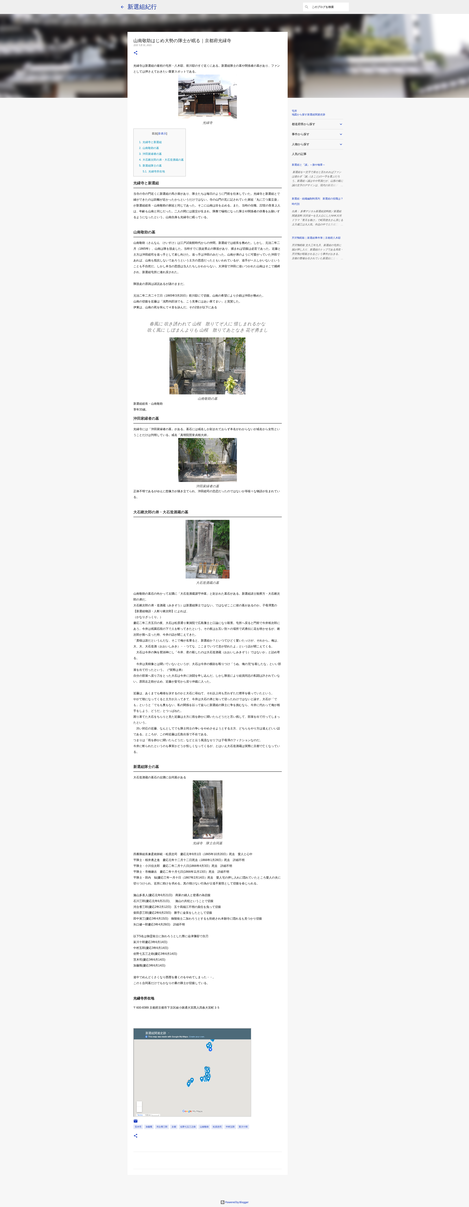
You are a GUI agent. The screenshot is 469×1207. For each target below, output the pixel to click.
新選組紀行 (142, 6)
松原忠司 (217, 1126)
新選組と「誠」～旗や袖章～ (308, 164)
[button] (135, 53)
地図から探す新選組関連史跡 (308, 114)
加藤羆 (149, 1126)
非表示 (162, 133)
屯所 (294, 110)
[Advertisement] (169, 1185)
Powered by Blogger (237, 1202)
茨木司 (138, 1126)
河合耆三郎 (161, 1126)
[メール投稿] (135, 1122)
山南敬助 (204, 1126)
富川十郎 (243, 1126)
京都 (174, 1126)
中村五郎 (230, 1126)
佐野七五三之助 (188, 1126)
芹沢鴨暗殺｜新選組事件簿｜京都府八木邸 (316, 237)
